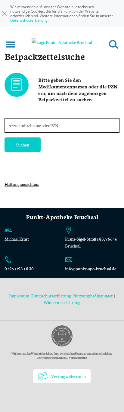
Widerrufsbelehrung (62, 302)
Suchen (22, 145)
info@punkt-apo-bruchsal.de (90, 269)
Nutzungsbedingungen (93, 296)
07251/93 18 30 (19, 269)
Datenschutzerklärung (29, 20)
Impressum (19, 296)
